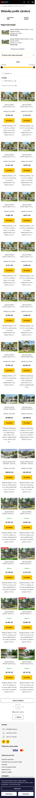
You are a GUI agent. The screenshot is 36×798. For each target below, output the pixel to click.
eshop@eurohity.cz (11, 729)
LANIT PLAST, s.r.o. (10, 81)
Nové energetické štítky (9, 767)
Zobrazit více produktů (17, 49)
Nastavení (17, 788)
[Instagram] (8, 742)
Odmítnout (8, 794)
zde (19, 784)
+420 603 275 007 (11, 733)
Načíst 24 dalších (18, 700)
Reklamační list (6, 769)
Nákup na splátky (7, 772)
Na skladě (8, 73)
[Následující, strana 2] (18, 707)
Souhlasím (26, 794)
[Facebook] (4, 742)
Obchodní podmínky (8, 759)
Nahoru (19, 717)
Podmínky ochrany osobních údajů (12, 762)
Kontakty (4, 764)
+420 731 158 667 (11, 737)
